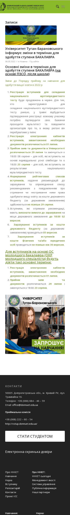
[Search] (56, 6)
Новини (24, 61)
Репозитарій (12, 488)
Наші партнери (41, 492)
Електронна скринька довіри (28, 451)
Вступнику (11, 484)
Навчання (11, 476)
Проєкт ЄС (11, 496)
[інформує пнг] (31, 35)
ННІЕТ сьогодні (41, 476)
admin (36, 61)
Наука (8, 480)
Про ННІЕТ (12, 472)
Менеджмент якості (43, 480)
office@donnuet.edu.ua (25, 404)
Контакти (10, 492)
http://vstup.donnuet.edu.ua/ (21, 423)
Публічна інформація (44, 488)
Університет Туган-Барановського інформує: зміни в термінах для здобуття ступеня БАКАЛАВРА (34, 52)
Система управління (43, 484)
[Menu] (63, 7)
